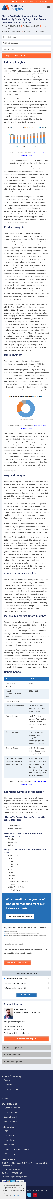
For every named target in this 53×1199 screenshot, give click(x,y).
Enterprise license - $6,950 (16, 988)
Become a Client (44, 2)
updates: (15, 1062)
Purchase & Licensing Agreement (16, 1149)
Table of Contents (10, 43)
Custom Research (10, 1117)
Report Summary (10, 37)
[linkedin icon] (29, 1195)
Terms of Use (8, 1145)
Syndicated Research (11, 1108)
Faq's (5, 1131)
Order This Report (26, 995)
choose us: (14, 1055)
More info (15, 1196)
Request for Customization (17, 963)
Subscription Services (11, 1112)
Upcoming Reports (10, 1089)
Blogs (5, 1098)
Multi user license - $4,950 (16, 983)
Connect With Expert (26, 1039)
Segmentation (9, 49)
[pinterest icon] (35, 1195)
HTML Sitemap (9, 1154)
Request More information (20, 916)
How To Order (8, 1135)
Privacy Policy (9, 1140)
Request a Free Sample (15, 55)
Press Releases (9, 1094)
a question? (15, 1047)
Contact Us (7, 1085)
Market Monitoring (10, 1122)
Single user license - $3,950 (16, 978)
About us (7, 1080)
